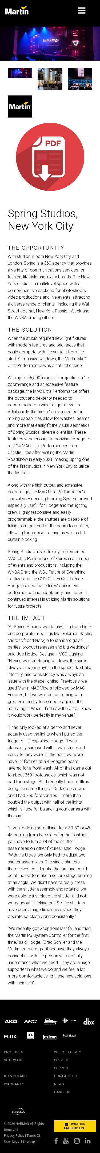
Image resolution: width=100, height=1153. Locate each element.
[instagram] (79, 1142)
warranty (14, 1084)
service (61, 1060)
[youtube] (68, 1142)
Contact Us (65, 1076)
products (13, 1052)
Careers (62, 1092)
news (59, 1084)
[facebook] (58, 1142)
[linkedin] (90, 1142)
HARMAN (22, 1124)
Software (13, 1060)
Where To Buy (67, 1052)
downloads (15, 1076)
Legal (16, 1141)
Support (62, 1068)
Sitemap (29, 1141)
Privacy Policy (14, 1136)
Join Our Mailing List (75, 1126)
